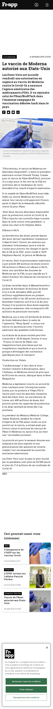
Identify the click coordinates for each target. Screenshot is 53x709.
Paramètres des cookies (26, 697)
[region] (26, 675)
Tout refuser (26, 689)
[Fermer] (47, 647)
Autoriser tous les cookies (26, 681)
